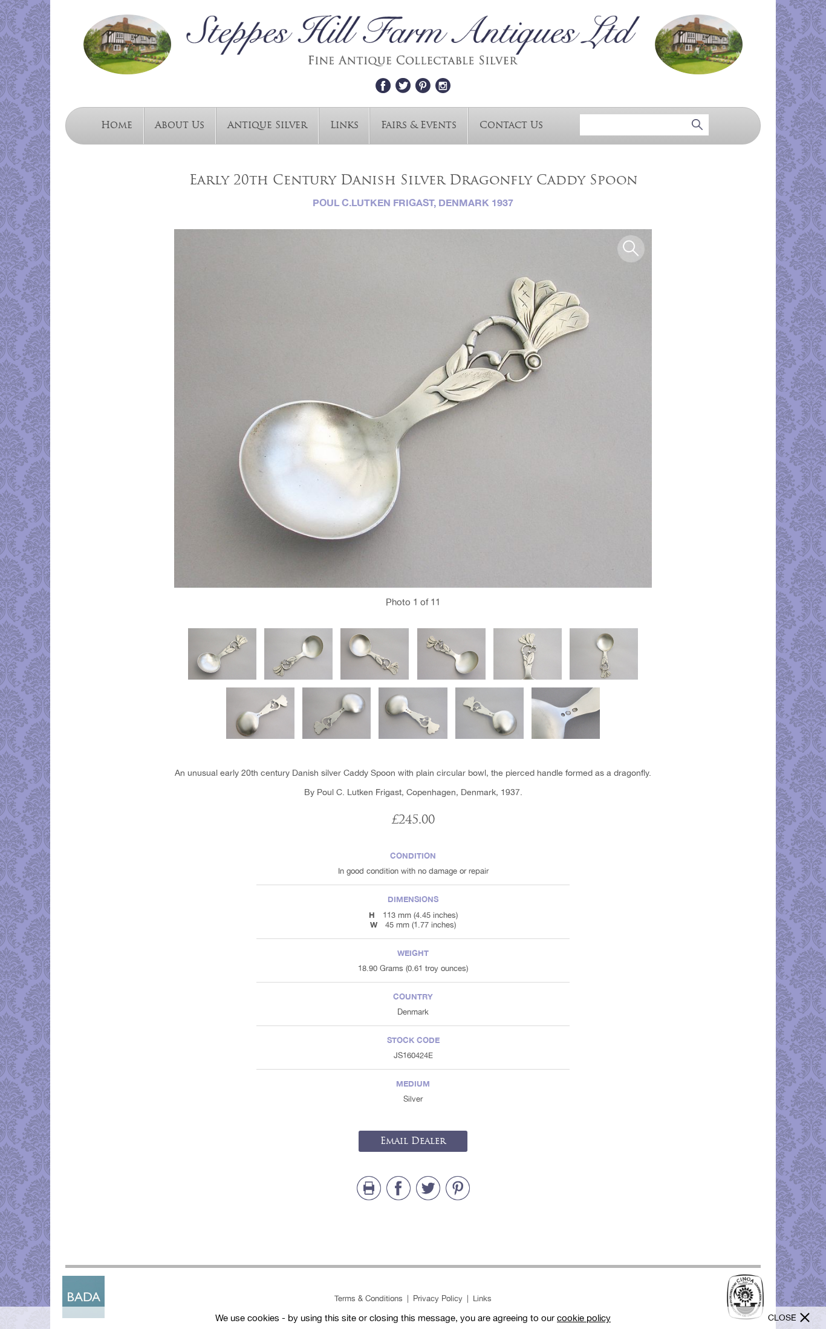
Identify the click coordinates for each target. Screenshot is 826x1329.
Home (116, 124)
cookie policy (584, 1318)
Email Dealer (413, 1141)
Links (344, 124)
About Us (179, 124)
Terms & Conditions (368, 1298)
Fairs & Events (419, 124)
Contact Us (511, 124)
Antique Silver (267, 124)
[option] (413, 408)
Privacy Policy (438, 1298)
